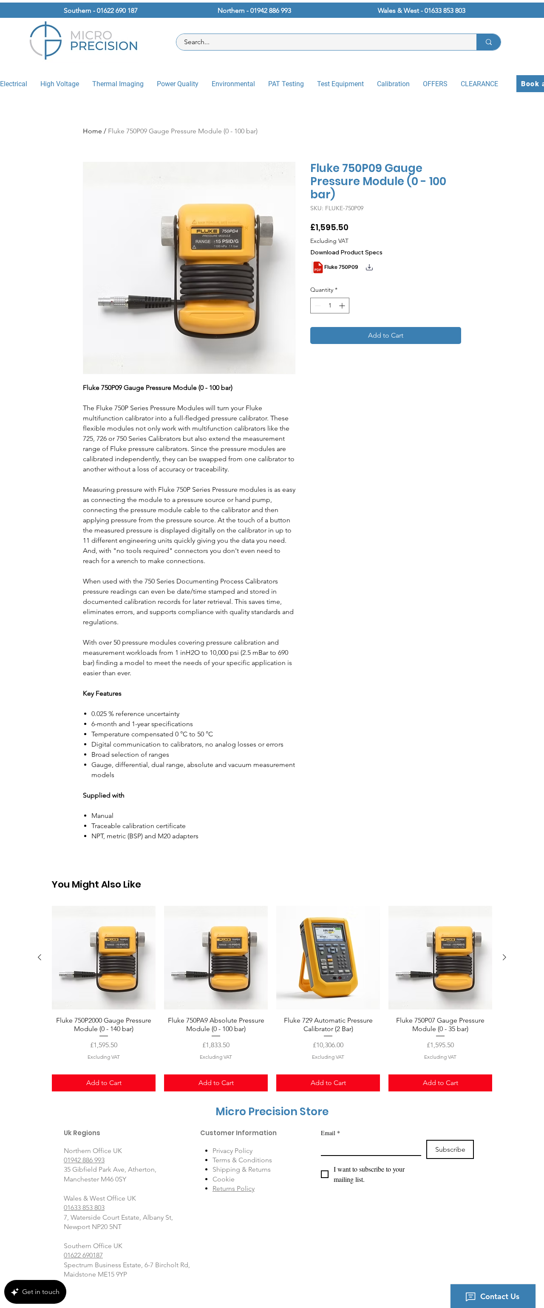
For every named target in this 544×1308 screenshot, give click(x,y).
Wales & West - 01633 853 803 (421, 10)
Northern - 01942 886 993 (254, 10)
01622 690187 (83, 1255)
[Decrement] (317, 305)
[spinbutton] (329, 305)
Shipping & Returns (241, 1169)
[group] (272, 998)
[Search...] (488, 42)
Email (330, 1132)
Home (92, 131)
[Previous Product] (39, 957)
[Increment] (342, 305)
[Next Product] (504, 957)
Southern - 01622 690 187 (101, 10)
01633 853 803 (84, 1208)
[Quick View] (104, 957)
